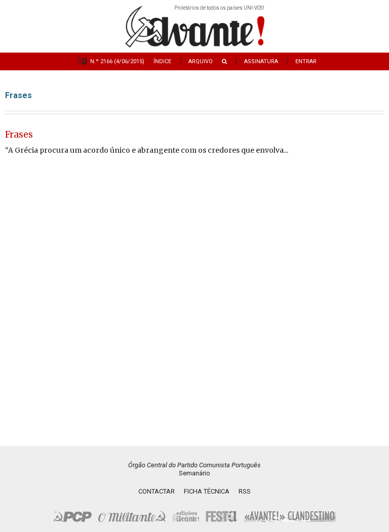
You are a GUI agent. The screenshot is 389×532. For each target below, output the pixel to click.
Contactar (156, 491)
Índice (162, 61)
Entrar (306, 61)
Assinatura (261, 61)
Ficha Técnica (206, 491)
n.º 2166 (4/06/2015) (117, 61)
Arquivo (200, 61)
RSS (245, 491)
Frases (19, 134)
